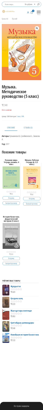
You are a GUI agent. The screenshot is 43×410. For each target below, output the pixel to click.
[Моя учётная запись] (28, 12)
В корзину (11, 198)
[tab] (13, 128)
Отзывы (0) (28, 127)
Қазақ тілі (5, 18)
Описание (11, 127)
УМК (23, 116)
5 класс (19, 116)
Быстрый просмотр (11, 203)
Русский (14, 18)
